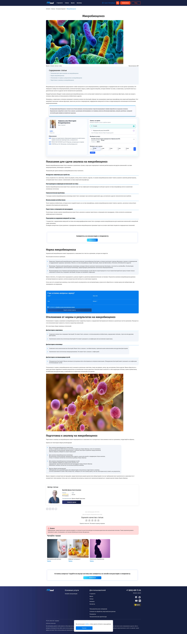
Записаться (125, 3)
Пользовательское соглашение (98, 609)
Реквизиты (93, 614)
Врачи (72, 3)
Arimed (48, 9)
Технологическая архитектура (98, 616)
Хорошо (84, 628)
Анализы (79, 3)
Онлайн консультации (71, 593)
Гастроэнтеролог (61, 9)
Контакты (92, 604)
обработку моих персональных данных (65, 307)
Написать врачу (71, 502)
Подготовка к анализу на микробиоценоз (62, 80)
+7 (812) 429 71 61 (133, 590)
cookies (87, 624)
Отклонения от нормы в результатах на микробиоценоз (66, 78)
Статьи (67, 3)
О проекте (60, 3)
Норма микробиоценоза (57, 75)
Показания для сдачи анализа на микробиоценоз (64, 73)
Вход (136, 3)
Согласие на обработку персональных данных (102, 611)
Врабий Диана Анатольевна (71, 490)
